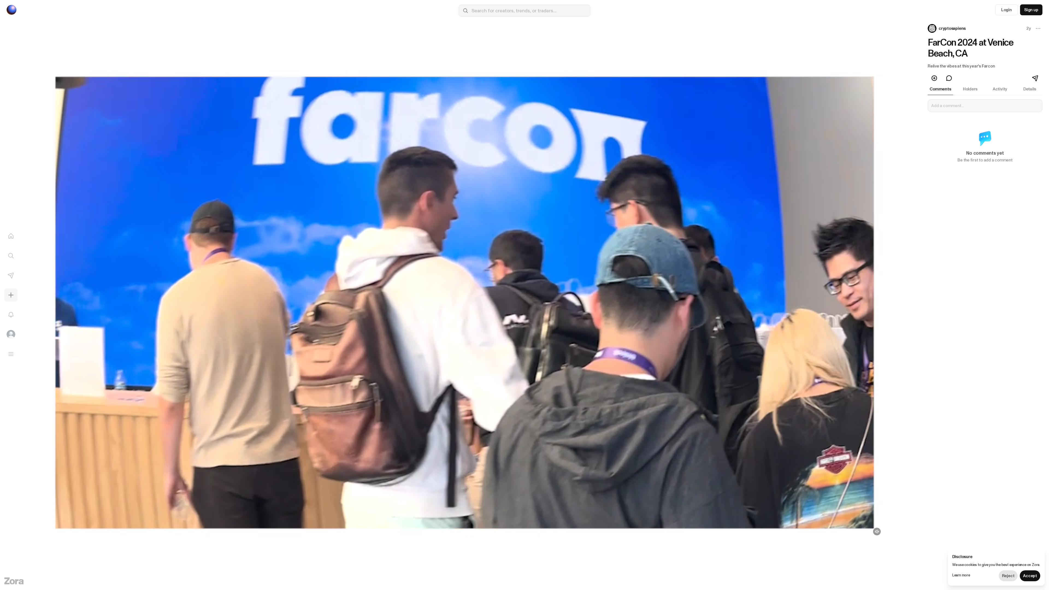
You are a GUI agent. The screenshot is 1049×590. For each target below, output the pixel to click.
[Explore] (10, 255)
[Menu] (10, 354)
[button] (947, 28)
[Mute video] (877, 531)
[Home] (10, 236)
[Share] (1035, 78)
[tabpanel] (985, 134)
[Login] (10, 334)
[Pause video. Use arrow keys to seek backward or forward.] (463, 303)
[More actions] (1038, 28)
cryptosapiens (952, 28)
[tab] (940, 89)
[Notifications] (10, 314)
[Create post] (10, 295)
